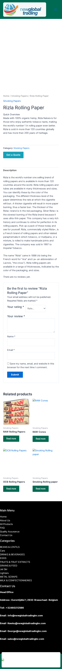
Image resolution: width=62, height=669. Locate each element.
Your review (16, 316)
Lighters (4, 573)
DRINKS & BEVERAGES (12, 554)
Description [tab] (10, 170)
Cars (2, 550)
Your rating (15, 307)
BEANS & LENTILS (10, 547)
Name (11, 336)
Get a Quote (13, 154)
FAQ (2, 527)
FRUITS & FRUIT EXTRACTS (15, 562)
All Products (6, 524)
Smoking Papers (19, 96)
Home (6, 96)
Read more (11, 438)
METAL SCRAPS (8, 576)
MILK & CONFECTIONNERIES (16, 580)
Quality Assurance (9, 531)
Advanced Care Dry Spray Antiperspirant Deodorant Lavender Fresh (35, 655)
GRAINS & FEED (8, 565)
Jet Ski (3, 569)
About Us (5, 520)
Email (11, 350)
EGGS (3, 558)
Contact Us (6, 535)
